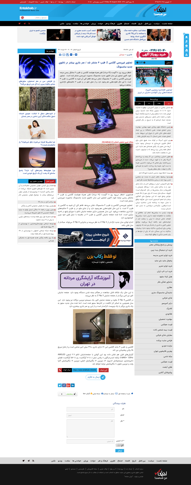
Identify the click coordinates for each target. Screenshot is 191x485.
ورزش (93, 23)
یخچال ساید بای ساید (163, 260)
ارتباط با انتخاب (70, 2)
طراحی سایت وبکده (164, 340)
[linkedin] (73, 385)
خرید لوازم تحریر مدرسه (162, 255)
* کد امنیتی (120, 440)
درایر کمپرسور (167, 303)
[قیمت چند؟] (186, 41)
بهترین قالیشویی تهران (163, 351)
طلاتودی (169, 314)
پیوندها (60, 2)
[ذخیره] (67, 55)
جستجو (73, 469)
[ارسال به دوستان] (64, 55)
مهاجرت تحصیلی (165, 319)
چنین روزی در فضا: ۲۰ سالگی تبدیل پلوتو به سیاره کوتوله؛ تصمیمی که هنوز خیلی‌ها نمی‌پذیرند (36, 211)
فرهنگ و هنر (110, 23)
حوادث (100, 23)
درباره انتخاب (139, 469)
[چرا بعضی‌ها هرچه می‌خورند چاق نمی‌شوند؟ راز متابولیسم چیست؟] (37, 129)
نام (123, 408)
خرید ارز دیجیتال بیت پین (161, 250)
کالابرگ (169, 308)
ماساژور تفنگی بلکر (165, 282)
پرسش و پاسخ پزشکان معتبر (160, 244)
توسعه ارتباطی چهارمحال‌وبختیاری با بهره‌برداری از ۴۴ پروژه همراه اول (36, 225)
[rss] (29, 23)
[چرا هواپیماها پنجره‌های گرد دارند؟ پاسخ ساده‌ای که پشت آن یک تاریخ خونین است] (37, 157)
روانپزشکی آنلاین (165, 372)
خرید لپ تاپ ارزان (164, 271)
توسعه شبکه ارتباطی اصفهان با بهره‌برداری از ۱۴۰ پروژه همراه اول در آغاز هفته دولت (36, 232)
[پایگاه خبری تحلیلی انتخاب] (162, 12)
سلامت (75, 23)
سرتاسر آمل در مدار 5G (46, 202)
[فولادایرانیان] (95, 237)
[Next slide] (137, 62)
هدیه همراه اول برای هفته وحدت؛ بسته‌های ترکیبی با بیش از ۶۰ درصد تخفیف (36, 218)
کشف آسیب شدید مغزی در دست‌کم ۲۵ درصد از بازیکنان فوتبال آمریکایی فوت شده (85, 33)
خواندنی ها (84, 23)
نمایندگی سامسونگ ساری (162, 292)
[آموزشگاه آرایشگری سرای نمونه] (95, 280)
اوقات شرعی (44, 2)
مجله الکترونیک (33, 2)
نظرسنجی (23, 2)
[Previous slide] (144, 62)
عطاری (169, 287)
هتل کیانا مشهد (165, 276)
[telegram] (24, 23)
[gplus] (68, 385)
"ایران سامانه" (128, 476)
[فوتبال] (186, 46)
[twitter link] (24, 460)
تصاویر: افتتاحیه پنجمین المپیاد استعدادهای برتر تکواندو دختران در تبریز (155, 91)
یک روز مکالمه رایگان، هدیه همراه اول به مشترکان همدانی (36, 239)
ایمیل (122, 414)
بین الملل (147, 23)
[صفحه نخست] (186, 37)
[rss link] (33, 460)
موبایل (121, 54)
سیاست (157, 23)
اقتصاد (133, 23)
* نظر (122, 421)
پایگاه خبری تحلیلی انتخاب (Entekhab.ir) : (117, 142)
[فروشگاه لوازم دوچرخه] (95, 259)
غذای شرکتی (167, 298)
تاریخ (140, 23)
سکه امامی (168, 356)
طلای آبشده (167, 367)
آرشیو (66, 469)
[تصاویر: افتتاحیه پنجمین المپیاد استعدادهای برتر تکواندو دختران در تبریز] (154, 77)
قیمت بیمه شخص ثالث (162, 329)
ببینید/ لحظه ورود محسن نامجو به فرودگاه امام (155, 173)
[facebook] (64, 385)
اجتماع (126, 23)
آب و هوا (53, 2)
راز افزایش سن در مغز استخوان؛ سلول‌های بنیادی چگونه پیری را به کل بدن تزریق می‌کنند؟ (37, 83)
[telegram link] (28, 460)
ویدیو (68, 23)
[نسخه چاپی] (60, 55)
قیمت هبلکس (166, 324)
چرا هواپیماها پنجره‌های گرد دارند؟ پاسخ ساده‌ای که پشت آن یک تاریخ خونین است (37, 172)
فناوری (119, 23)
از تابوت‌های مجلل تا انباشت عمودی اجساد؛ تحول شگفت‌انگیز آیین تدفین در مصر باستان (37, 115)
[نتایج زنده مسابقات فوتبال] (186, 54)
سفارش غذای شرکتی (164, 335)
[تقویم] (186, 50)
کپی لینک (103, 370)
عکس (62, 23)
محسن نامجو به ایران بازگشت (37, 32)
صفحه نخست (167, 23)
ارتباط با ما (129, 469)
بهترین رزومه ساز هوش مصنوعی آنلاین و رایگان (37, 205)
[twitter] (20, 23)
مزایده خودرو (167, 345)
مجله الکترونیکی (92, 469)
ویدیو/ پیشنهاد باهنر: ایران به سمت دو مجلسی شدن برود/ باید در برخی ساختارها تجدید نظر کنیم (153, 178)
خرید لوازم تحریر (165, 266)
